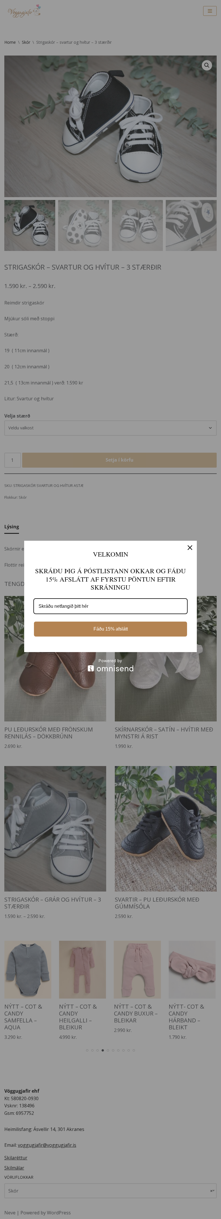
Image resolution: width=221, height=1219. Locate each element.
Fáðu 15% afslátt (111, 628)
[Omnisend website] (110, 665)
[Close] (190, 548)
